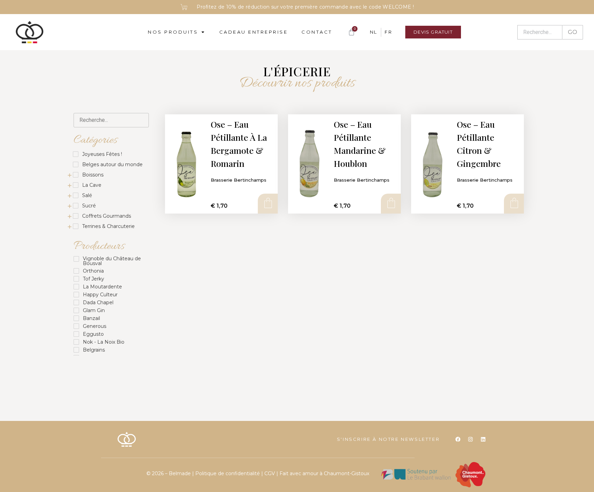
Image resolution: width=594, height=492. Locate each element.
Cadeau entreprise (253, 32)
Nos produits (173, 32)
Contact (316, 32)
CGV (269, 473)
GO (572, 32)
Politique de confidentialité (228, 473)
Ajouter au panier (267, 203)
